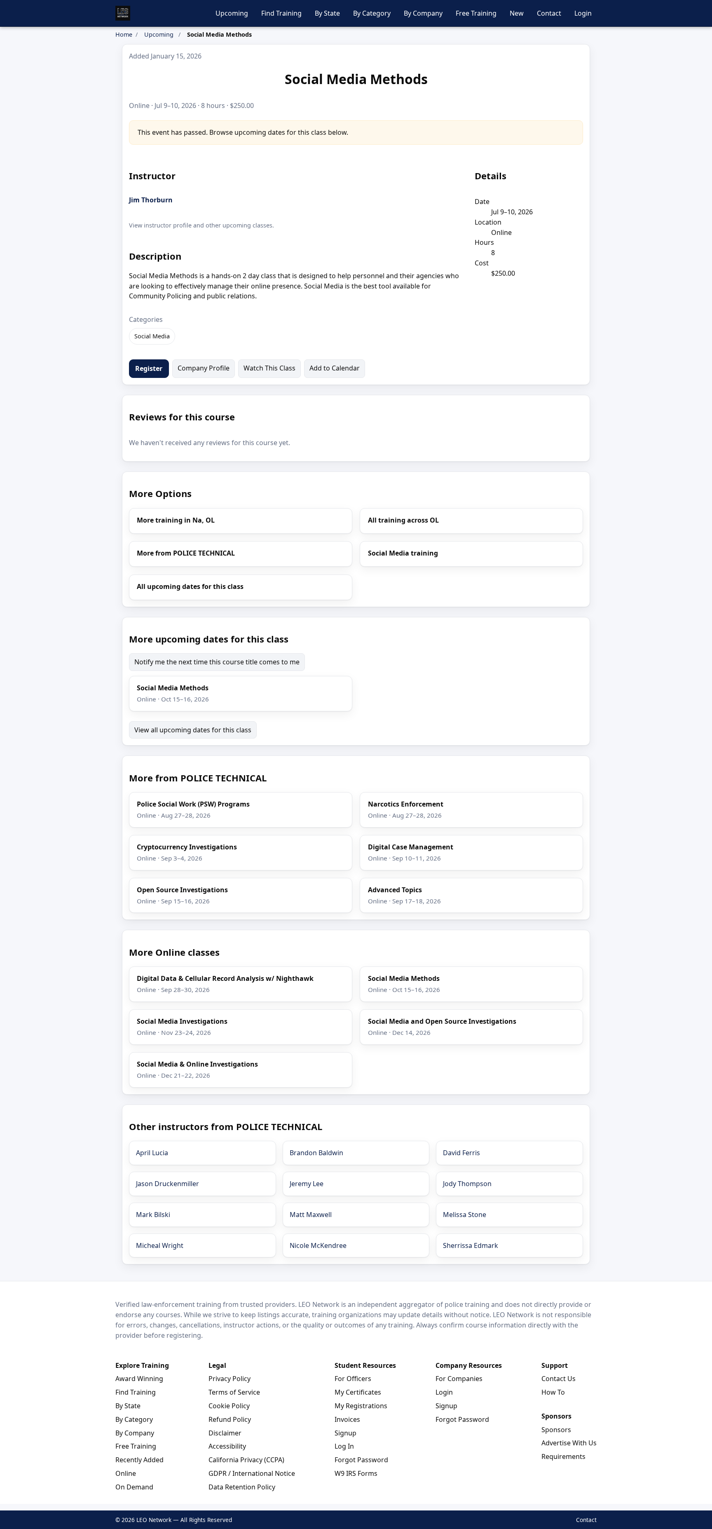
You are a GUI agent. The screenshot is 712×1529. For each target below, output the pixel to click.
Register (148, 368)
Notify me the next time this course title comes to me (217, 661)
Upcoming (231, 13)
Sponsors (556, 1429)
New (517, 13)
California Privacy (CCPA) (246, 1459)
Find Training (281, 13)
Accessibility (227, 1446)
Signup (345, 1433)
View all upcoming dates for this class (192, 729)
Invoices (347, 1419)
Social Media (152, 336)
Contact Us (558, 1378)
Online (125, 1473)
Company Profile (204, 368)
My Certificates (358, 1392)
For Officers (353, 1378)
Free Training (476, 13)
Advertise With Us (569, 1442)
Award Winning (139, 1378)
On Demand (134, 1486)
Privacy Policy (229, 1378)
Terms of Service (234, 1392)
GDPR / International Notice (251, 1473)
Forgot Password (361, 1459)
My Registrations (361, 1405)
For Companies (459, 1378)
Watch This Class (269, 368)
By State (327, 13)
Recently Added (139, 1459)
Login (583, 13)
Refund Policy (229, 1419)
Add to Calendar (334, 368)
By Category (372, 13)
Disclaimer (224, 1433)
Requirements (563, 1456)
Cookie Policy (229, 1405)
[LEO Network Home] (122, 13)
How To (553, 1392)
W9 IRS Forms (356, 1473)
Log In (344, 1446)
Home (123, 34)
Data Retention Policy (241, 1486)
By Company (423, 13)
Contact (549, 13)
